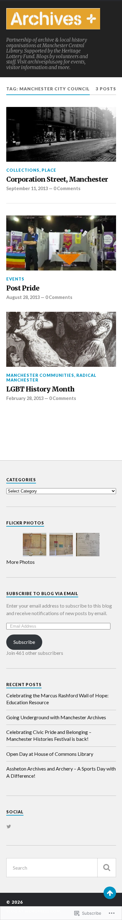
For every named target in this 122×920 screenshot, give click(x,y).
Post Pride (22, 288)
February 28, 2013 (24, 398)
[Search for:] (61, 867)
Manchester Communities (40, 375)
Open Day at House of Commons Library (49, 754)
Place (49, 170)
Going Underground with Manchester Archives (56, 717)
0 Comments (66, 188)
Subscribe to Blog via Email (42, 593)
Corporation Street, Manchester (57, 179)
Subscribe (24, 642)
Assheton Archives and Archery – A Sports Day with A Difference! (61, 772)
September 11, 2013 (27, 188)
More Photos (20, 562)
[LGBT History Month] (61, 339)
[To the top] (110, 893)
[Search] (106, 867)
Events (15, 278)
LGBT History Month (40, 389)
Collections (22, 170)
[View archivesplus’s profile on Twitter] (8, 826)
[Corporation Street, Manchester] (61, 134)
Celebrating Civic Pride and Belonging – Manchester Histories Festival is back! (48, 735)
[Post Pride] (61, 242)
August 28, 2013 (23, 297)
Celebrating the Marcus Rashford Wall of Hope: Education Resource (57, 698)
